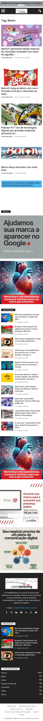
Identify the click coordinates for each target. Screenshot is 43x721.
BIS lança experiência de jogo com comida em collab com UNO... (27, 316)
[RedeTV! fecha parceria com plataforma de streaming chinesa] (7, 365)
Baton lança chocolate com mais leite (19, 169)
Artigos (3, 691)
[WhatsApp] (31, 613)
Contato (21, 715)
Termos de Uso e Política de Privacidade (17, 712)
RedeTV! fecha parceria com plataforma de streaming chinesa (26, 364)
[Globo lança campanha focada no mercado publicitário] (7, 342)
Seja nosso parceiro (16, 709)
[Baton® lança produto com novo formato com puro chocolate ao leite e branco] (21, 75)
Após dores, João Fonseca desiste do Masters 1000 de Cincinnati (26, 388)
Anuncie (35, 712)
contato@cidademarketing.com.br (24, 608)
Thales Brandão (7, 57)
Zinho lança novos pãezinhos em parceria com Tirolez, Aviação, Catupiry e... (27, 352)
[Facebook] (7, 613)
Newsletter (29, 709)
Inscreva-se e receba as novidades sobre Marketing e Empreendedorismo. (21, 184)
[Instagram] (12, 613)
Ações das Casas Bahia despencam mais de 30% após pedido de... (27, 400)
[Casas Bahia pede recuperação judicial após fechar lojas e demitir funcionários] (7, 414)
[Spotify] (21, 613)
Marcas (3, 694)
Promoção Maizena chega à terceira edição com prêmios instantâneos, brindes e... (27, 376)
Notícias (4, 673)
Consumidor (5, 687)
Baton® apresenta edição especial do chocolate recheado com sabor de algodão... (20, 51)
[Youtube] (36, 613)
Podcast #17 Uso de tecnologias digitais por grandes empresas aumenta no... (19, 130)
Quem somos (11, 706)
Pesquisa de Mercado (8, 684)
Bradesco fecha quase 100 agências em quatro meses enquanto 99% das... (26, 328)
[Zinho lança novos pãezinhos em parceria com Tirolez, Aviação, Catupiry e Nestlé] (7, 353)
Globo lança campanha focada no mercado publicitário (28, 340)
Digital (3, 676)
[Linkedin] (16, 613)
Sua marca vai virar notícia (27, 706)
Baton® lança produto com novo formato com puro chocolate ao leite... (19, 91)
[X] (26, 613)
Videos (3, 680)
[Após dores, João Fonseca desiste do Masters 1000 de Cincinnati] (7, 389)
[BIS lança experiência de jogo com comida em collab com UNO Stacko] (7, 317)
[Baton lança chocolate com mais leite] (21, 154)
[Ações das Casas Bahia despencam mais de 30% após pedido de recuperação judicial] (7, 401)
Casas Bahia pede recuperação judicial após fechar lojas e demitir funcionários (27, 413)
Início (2, 17)
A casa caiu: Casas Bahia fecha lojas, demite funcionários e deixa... (27, 425)
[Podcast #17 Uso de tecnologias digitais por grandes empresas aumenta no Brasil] (21, 114)
